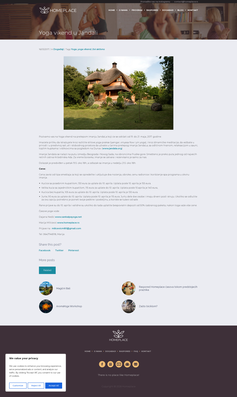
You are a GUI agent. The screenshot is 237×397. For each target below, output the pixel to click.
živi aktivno (98, 49)
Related (47, 270)
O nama (98, 351)
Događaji (58, 49)
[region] (35, 373)
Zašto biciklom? (148, 306)
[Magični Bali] (46, 288)
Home (88, 351)
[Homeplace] (118, 335)
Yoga (74, 49)
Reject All (36, 385)
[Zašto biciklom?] (129, 306)
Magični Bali (63, 288)
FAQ (136, 351)
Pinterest (73, 250)
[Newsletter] (127, 364)
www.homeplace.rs (68, 222)
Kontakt (146, 351)
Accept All (54, 385)
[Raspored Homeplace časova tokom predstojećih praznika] (129, 288)
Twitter (59, 250)
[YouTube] (119, 364)
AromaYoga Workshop (69, 306)
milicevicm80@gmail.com (66, 228)
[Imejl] (135, 364)
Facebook (44, 250)
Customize (18, 385)
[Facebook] (102, 364)
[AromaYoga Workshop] (46, 306)
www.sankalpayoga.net (68, 217)
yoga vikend (84, 49)
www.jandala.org (112, 148)
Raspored (124, 351)
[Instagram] (110, 364)
